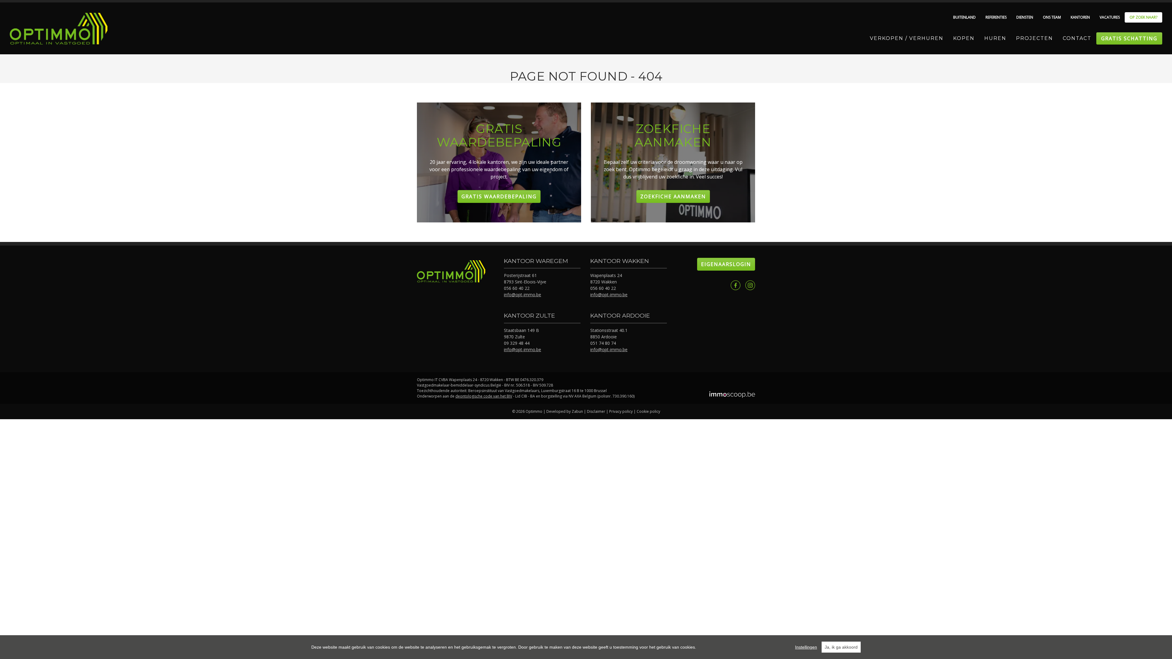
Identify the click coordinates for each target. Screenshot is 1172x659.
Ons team (1052, 17)
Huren (995, 38)
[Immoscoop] (732, 395)
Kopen (964, 38)
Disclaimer (596, 411)
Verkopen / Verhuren (906, 38)
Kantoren (1080, 17)
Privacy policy (621, 411)
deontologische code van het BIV (483, 396)
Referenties (996, 17)
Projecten (1034, 38)
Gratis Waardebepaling (499, 196)
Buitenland (964, 17)
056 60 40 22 (517, 288)
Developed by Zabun (564, 411)
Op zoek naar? (1143, 17)
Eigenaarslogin (726, 264)
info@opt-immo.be (522, 294)
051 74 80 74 (603, 343)
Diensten (1024, 17)
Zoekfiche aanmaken (673, 196)
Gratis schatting (1129, 38)
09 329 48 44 (517, 343)
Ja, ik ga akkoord (841, 647)
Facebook (735, 285)
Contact (1077, 38)
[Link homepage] (58, 29)
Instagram (750, 285)
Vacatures (1110, 17)
